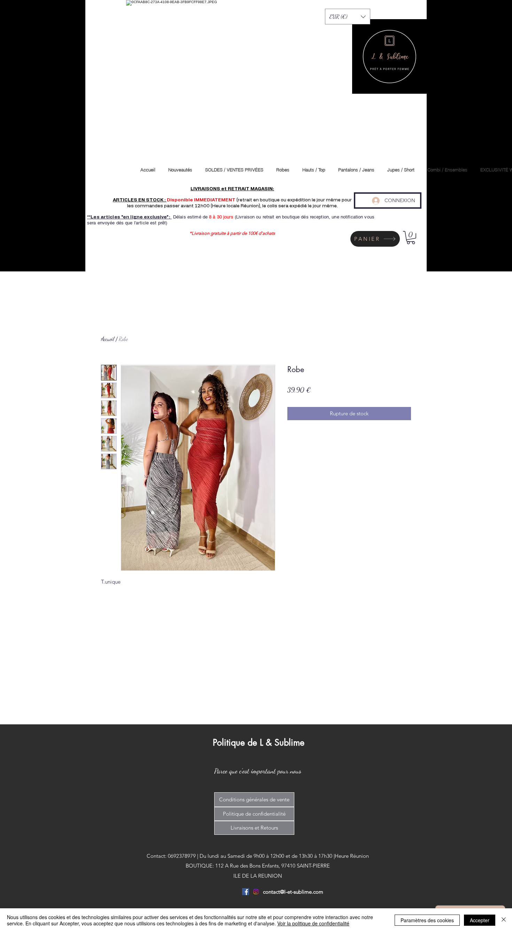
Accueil (107, 339)
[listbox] (347, 16)
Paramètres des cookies (427, 920)
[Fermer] (503, 920)
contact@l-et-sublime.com (293, 891)
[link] (411, 237)
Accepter (479, 920)
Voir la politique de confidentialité (313, 923)
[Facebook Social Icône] (245, 891)
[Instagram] (256, 891)
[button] (347, 16)
